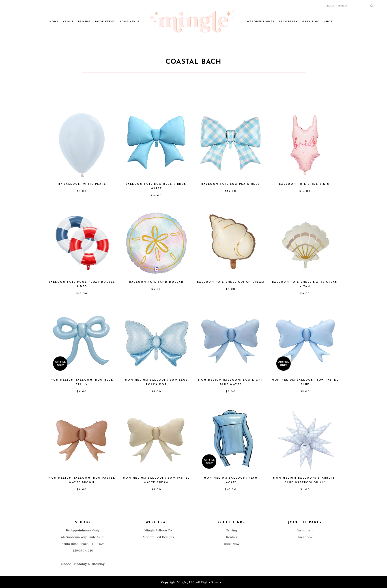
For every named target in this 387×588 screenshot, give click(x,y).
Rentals (231, 537)
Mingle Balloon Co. (158, 530)
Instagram (305, 530)
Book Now (231, 544)
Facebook (305, 537)
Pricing (231, 530)
